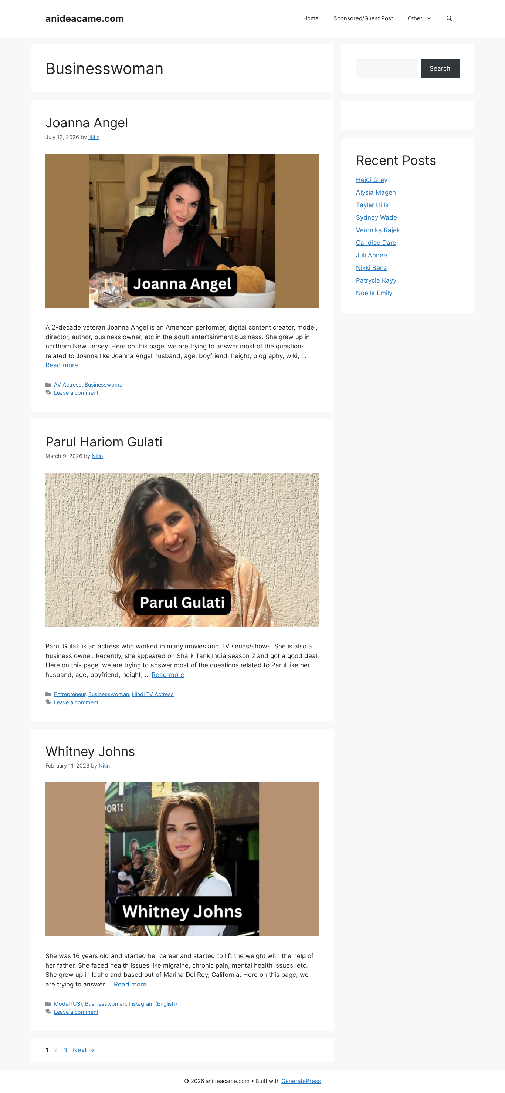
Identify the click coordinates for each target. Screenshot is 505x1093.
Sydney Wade (376, 217)
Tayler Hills (372, 205)
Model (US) (68, 1004)
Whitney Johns (90, 751)
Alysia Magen (376, 192)
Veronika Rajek (378, 230)
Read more (61, 365)
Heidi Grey (371, 179)
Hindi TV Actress (153, 694)
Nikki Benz (371, 267)
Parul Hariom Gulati (103, 441)
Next (84, 1050)
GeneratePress (301, 1080)
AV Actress (68, 384)
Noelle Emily (374, 293)
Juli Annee (371, 255)
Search (440, 68)
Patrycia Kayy (376, 280)
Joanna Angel (86, 122)
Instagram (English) (153, 1004)
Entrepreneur (69, 694)
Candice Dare (376, 242)
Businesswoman (105, 384)
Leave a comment (76, 392)
